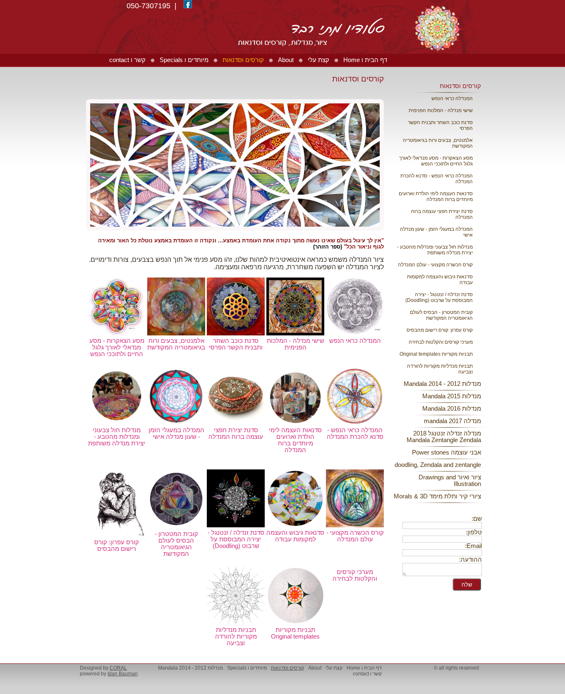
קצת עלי (334, 668)
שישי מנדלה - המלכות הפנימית (441, 110)
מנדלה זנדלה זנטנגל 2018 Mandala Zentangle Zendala (444, 436)
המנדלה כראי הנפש (452, 98)
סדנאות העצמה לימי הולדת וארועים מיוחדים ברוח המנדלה (436, 196)
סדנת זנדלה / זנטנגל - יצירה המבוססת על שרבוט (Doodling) (439, 297)
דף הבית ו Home (364, 668)
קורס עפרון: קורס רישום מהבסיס (440, 330)
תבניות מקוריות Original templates (436, 354)
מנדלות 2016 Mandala (451, 408)
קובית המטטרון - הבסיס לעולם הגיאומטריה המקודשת (441, 315)
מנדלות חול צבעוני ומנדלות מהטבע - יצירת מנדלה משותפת (435, 250)
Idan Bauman (123, 674)
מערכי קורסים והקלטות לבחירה (441, 342)
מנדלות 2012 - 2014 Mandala (442, 384)
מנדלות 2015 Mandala (451, 396)
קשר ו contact (367, 674)
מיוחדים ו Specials (247, 668)
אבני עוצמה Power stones (446, 452)
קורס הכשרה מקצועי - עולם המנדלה (435, 265)
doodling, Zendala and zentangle (438, 465)
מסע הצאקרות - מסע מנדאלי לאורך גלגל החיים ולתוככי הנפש (436, 161)
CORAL (118, 668)
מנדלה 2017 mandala (452, 421)
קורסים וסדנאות (460, 86)
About (314, 668)
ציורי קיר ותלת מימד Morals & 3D (437, 496)
